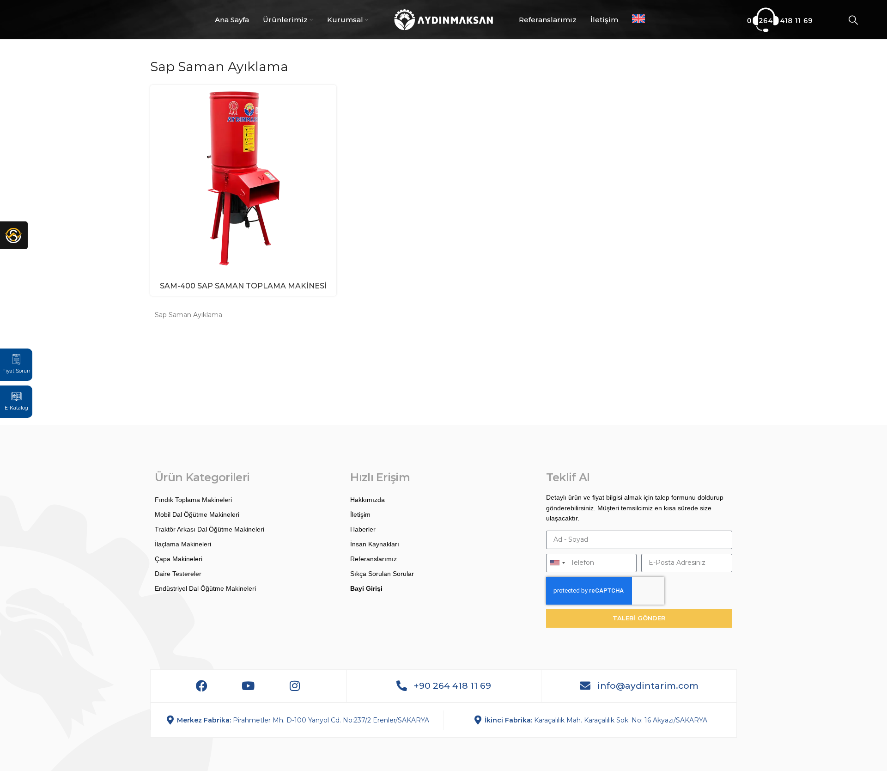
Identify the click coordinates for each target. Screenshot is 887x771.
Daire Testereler (178, 573)
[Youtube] (248, 686)
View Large (329, 92)
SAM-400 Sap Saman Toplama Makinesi (243, 285)
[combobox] (557, 563)
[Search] (853, 20)
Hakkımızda (367, 499)
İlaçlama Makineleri (183, 544)
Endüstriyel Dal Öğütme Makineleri (205, 588)
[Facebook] (201, 686)
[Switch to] (638, 20)
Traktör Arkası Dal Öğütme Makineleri (209, 529)
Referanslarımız (373, 559)
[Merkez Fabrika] (170, 720)
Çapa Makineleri (178, 559)
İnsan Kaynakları (374, 544)
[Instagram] (294, 686)
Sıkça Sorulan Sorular (382, 573)
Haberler (363, 529)
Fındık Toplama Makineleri (193, 499)
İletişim (360, 514)
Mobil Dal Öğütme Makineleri (197, 514)
